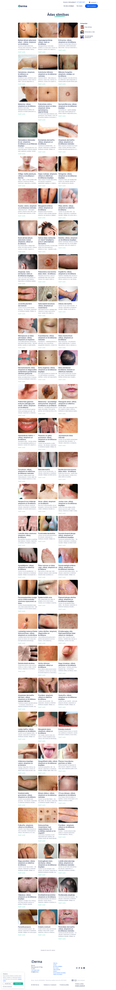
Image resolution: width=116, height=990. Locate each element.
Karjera (55, 971)
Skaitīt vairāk (21, 52)
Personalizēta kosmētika (59, 972)
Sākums (55, 963)
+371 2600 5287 (80, 2)
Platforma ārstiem (57, 974)
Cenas (54, 964)
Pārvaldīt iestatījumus (7, 986)
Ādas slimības (56, 969)
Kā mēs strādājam (57, 966)
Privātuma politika (64, 985)
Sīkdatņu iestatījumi (80, 985)
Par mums (55, 968)
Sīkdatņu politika (79, 984)
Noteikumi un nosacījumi (50, 985)
